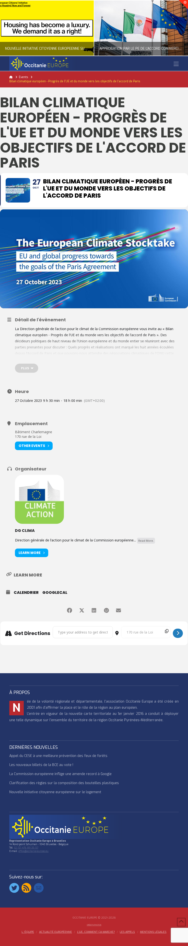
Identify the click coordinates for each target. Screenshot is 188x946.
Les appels (127, 932)
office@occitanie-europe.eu (33, 851)
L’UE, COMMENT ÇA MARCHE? (96, 932)
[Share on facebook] (69, 610)
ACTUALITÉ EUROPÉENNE (55, 932)
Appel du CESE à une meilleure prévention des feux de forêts (58, 756)
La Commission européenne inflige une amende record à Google (60, 774)
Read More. (146, 540)
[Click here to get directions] (178, 633)
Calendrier (26, 592)
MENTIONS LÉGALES (153, 932)
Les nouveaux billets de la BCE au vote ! (41, 765)
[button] (176, 64)
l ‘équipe (28, 932)
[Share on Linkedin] (94, 610)
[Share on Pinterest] (106, 610)
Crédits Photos (94, 924)
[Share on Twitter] (82, 610)
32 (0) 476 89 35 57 (26, 847)
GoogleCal (54, 592)
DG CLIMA (25, 530)
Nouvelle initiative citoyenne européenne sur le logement (55, 792)
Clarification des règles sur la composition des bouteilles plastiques (64, 783)
